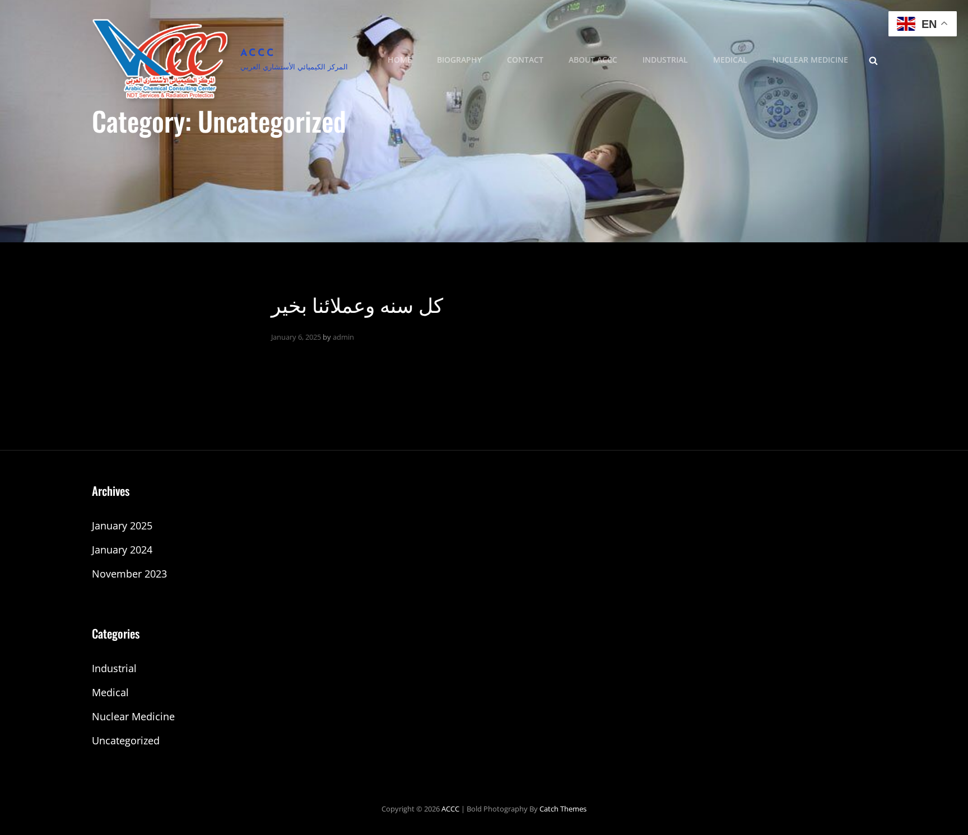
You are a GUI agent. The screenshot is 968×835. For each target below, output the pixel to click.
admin (343, 337)
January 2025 (122, 525)
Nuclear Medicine (810, 59)
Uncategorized (126, 740)
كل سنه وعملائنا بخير (357, 303)
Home (400, 59)
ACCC (258, 54)
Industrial (665, 59)
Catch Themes (563, 809)
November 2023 (129, 573)
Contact (525, 59)
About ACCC (593, 59)
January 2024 (122, 549)
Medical (730, 59)
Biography (459, 59)
